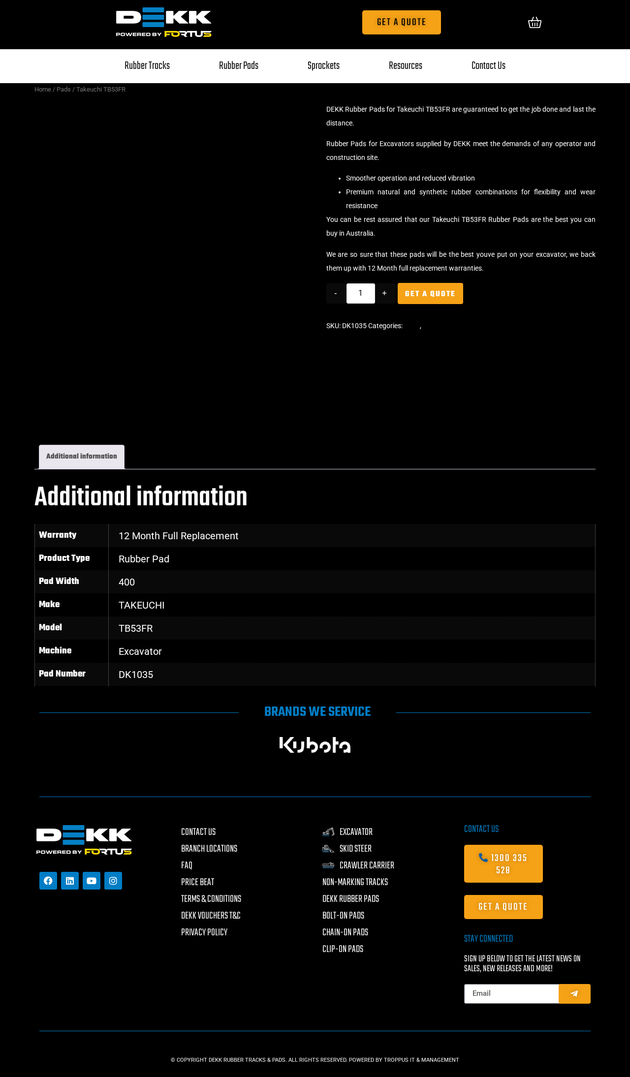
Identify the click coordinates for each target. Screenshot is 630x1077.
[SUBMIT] (575, 994)
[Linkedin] (70, 881)
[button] (48, 745)
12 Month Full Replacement (179, 536)
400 (127, 582)
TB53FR (136, 628)
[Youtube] (91, 881)
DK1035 (136, 674)
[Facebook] (48, 881)
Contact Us (488, 66)
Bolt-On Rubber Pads (455, 326)
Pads (64, 89)
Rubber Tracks (147, 66)
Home (42, 89)
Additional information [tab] (81, 456)
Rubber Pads (238, 66)
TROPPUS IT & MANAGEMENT (421, 1060)
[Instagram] (113, 881)
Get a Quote (430, 294)
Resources (405, 66)
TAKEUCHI (141, 605)
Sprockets (324, 66)
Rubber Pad (144, 559)
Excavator (140, 651)
